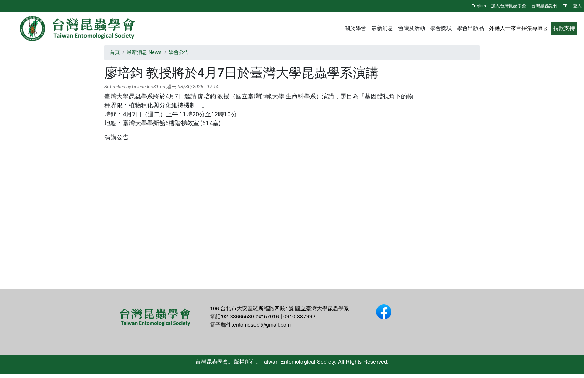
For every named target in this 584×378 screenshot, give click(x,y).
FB (565, 5)
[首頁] (78, 28)
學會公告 (179, 52)
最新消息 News (144, 52)
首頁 (115, 52)
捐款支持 (564, 28)
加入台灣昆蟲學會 (508, 5)
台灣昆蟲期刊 (544, 5)
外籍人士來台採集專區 (516, 28)
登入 (577, 5)
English (479, 5)
